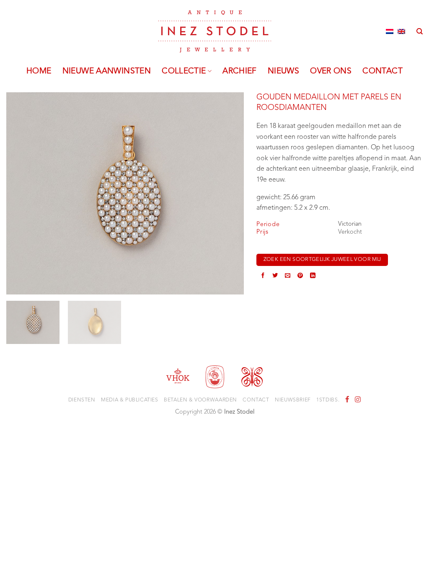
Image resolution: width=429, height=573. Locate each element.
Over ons (330, 71)
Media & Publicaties (129, 400)
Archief (239, 71)
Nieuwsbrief (293, 400)
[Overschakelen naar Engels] (401, 31)
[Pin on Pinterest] (300, 276)
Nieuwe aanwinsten (106, 71)
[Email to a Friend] (287, 276)
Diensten (82, 400)
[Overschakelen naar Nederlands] (389, 31)
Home (39, 71)
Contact (382, 71)
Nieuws (283, 71)
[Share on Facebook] (263, 276)
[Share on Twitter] (275, 276)
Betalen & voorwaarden (200, 400)
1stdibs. (327, 400)
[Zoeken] (419, 31)
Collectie (184, 71)
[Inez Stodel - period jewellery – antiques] (214, 31)
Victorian (350, 224)
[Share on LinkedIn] (312, 276)
